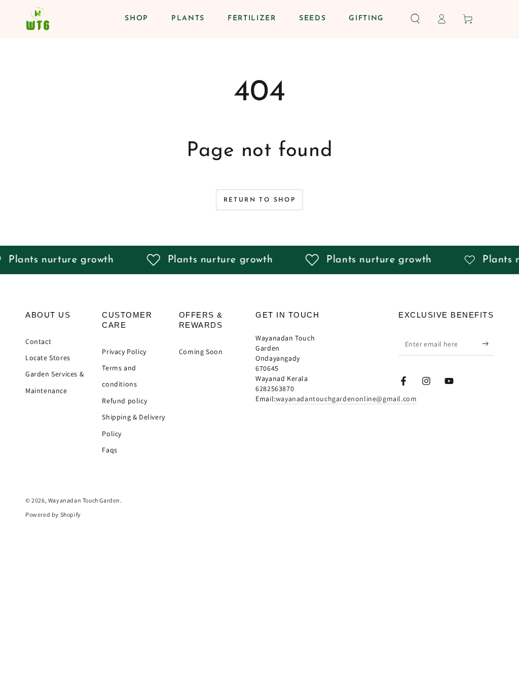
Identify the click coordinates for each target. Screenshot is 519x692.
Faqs (109, 449)
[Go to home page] (37, 18)
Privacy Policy (124, 351)
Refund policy (124, 400)
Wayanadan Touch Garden (84, 500)
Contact (38, 341)
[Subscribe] (488, 344)
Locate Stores (47, 357)
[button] (415, 19)
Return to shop (260, 200)
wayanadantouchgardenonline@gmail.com (346, 398)
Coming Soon (201, 351)
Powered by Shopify (53, 514)
